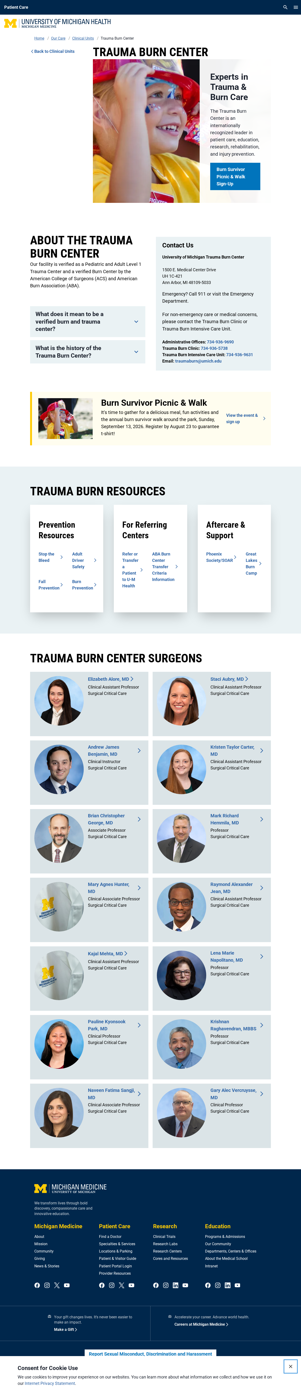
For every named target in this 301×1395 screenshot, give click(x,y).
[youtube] (67, 1285)
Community (44, 1251)
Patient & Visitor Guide (117, 1258)
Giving (39, 1258)
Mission (41, 1244)
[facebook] (37, 1285)
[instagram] (47, 1285)
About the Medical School (226, 1258)
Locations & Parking (115, 1251)
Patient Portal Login (115, 1266)
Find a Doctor (110, 1236)
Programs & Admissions (225, 1236)
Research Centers (167, 1251)
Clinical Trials (164, 1236)
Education (217, 1226)
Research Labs (165, 1244)
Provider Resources (115, 1273)
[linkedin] (175, 1285)
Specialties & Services (117, 1244)
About (39, 1236)
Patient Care (114, 1226)
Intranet (211, 1266)
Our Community (218, 1244)
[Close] (290, 1366)
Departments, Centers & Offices (230, 1251)
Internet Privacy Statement (50, 1383)
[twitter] (57, 1285)
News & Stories (46, 1266)
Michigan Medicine (58, 1226)
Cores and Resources (170, 1258)
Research (165, 1226)
